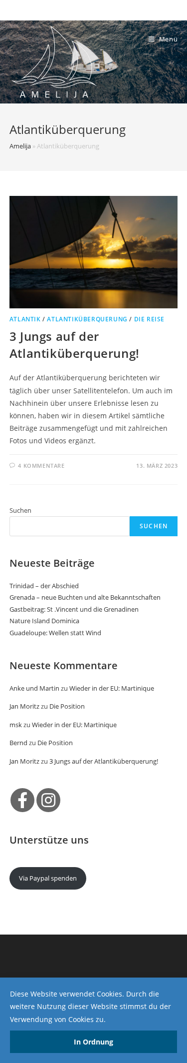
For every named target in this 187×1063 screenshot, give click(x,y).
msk (15, 724)
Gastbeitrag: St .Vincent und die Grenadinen (74, 609)
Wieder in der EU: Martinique (111, 688)
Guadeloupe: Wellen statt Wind (55, 632)
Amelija (20, 145)
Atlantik (25, 319)
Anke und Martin (34, 688)
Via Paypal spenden (48, 878)
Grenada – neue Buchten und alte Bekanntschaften (85, 597)
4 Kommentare (41, 465)
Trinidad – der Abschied (44, 585)
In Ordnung (93, 1042)
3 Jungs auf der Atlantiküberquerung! (74, 344)
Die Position (67, 706)
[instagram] (48, 800)
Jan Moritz (24, 706)
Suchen (20, 510)
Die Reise (149, 319)
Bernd (18, 742)
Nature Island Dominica (44, 620)
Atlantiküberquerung (87, 319)
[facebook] (22, 800)
